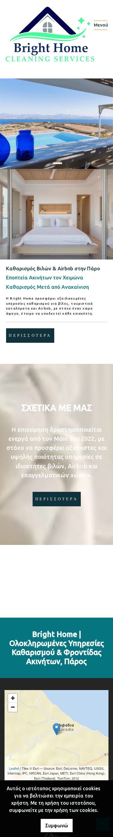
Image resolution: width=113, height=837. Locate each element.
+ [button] (13, 698)
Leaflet (14, 768)
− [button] (13, 707)
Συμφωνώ (56, 825)
